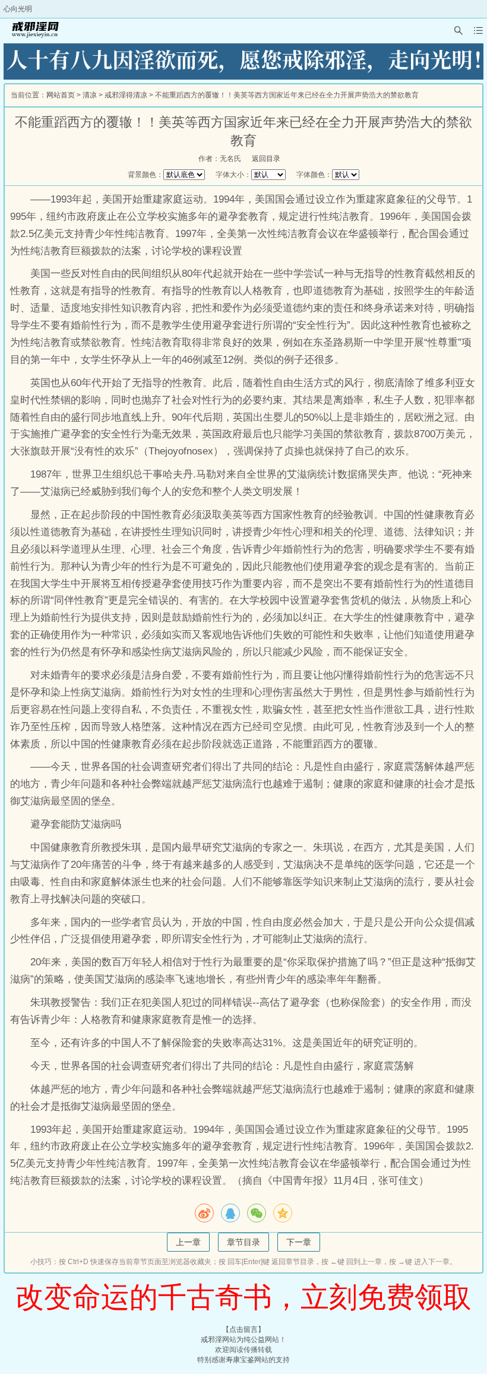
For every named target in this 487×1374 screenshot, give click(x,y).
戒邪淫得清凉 (126, 95)
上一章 (188, 1242)
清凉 (90, 95)
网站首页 (60, 95)
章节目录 (243, 1242)
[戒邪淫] (33, 30)
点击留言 (243, 1329)
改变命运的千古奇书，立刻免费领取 (243, 1297)
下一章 (298, 1242)
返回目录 (266, 158)
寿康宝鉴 (240, 1360)
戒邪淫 (211, 1339)
